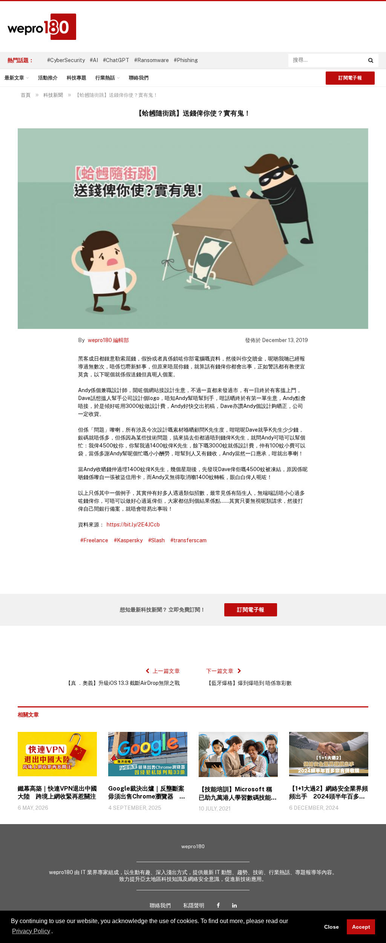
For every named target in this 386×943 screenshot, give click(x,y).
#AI (94, 60)
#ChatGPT (116, 60)
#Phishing (186, 60)
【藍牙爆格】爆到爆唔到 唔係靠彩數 (249, 683)
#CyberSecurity (66, 60)
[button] (55, 932)
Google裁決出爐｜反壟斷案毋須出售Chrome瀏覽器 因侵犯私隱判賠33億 (146, 793)
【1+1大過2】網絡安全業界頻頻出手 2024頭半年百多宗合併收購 (328, 793)
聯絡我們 (139, 78)
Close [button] (331, 927)
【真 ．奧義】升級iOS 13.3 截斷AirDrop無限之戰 (123, 683)
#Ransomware (151, 60)
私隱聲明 (193, 905)
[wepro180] (38, 27)
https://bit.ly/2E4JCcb (133, 525)
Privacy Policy (31, 931)
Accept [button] (361, 927)
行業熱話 (105, 78)
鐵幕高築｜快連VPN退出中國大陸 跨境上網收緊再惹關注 (57, 792)
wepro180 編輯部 (108, 340)
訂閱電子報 (350, 78)
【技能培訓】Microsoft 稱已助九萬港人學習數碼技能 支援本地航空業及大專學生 (238, 794)
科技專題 (76, 78)
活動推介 (48, 78)
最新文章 (14, 78)
